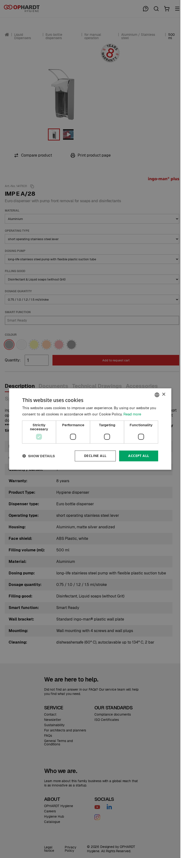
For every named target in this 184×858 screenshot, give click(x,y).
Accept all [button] (138, 456)
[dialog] (90, 429)
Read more (132, 414)
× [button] (163, 394)
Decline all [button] (95, 456)
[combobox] (157, 394)
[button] (38, 456)
